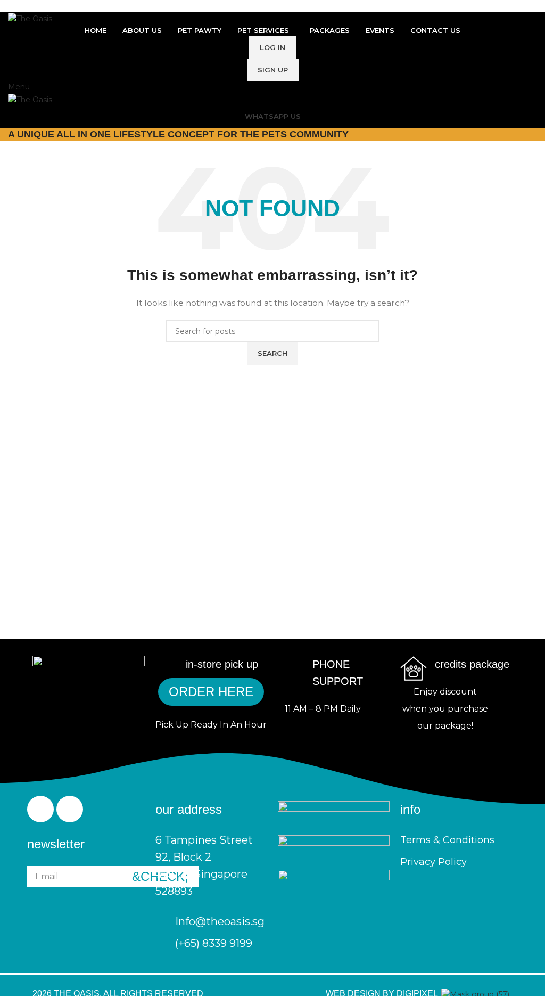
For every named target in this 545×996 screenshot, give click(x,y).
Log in (272, 47)
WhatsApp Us (273, 116)
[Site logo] (30, 17)
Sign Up (273, 70)
